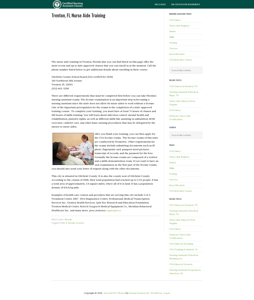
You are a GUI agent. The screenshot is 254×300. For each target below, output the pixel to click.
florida (71, 223)
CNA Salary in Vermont (180, 264)
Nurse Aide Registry (179, 25)
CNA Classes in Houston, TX (183, 86)
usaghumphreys (113, 210)
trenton (80, 223)
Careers (173, 48)
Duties (172, 31)
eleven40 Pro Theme (114, 293)
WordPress (156, 293)
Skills (171, 37)
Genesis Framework (139, 293)
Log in (167, 293)
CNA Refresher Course (180, 59)
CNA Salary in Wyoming (181, 243)
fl (66, 223)
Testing (173, 42)
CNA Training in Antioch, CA (183, 249)
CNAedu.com (73, 4)
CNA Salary (175, 20)
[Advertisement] (105, 38)
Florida (68, 219)
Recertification (177, 54)
